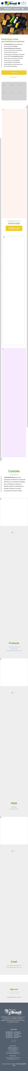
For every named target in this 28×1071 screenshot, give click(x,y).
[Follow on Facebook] (10, 993)
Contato (16, 8)
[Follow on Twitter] (18, 993)
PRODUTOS (7, 8)
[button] (2, 3)
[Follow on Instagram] (12, 993)
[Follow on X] (15, 993)
